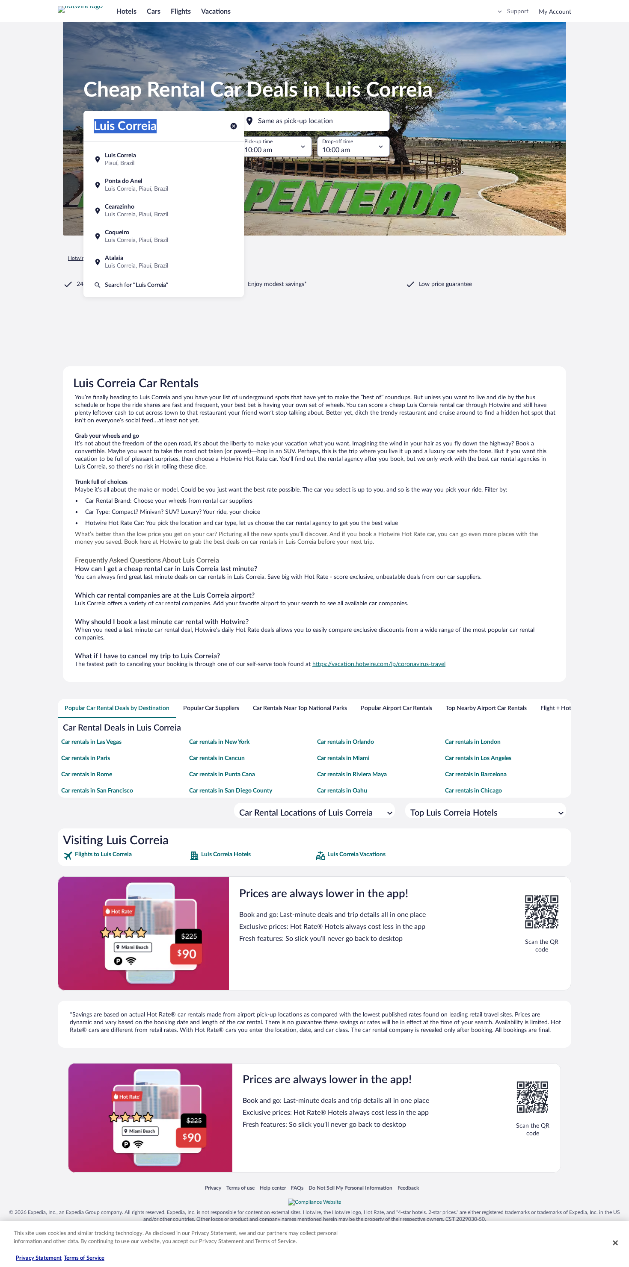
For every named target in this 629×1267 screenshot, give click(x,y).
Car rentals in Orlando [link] (345, 742)
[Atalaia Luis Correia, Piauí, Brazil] (163, 262)
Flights (181, 11)
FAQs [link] (297, 1187)
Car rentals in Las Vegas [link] (91, 742)
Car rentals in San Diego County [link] (230, 791)
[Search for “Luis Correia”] (163, 285)
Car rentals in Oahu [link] (342, 791)
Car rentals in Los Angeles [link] (478, 758)
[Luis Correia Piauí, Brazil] (163, 159)
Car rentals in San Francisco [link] (97, 791)
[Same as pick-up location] (314, 121)
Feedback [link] (408, 1187)
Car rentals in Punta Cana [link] (222, 775)
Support (517, 12)
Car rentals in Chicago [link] (473, 791)
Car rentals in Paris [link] (85, 758)
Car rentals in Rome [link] (86, 775)
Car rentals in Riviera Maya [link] (352, 775)
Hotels (126, 11)
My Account (555, 12)
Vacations (216, 11)
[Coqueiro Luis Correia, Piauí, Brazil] (163, 236)
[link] (125, 856)
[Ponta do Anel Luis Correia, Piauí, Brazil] (163, 185)
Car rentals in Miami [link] (343, 758)
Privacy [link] (213, 1187)
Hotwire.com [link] (82, 258)
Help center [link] (273, 1187)
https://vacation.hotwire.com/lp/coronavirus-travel (378, 664)
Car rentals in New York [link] (219, 742)
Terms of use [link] (240, 1187)
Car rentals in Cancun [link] (217, 758)
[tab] (117, 708)
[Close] (615, 1242)
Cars (153, 11)
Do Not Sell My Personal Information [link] (350, 1187)
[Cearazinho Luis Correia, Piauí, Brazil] (163, 211)
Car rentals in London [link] (473, 742)
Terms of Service (84, 1258)
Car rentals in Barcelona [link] (476, 775)
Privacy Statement (39, 1258)
